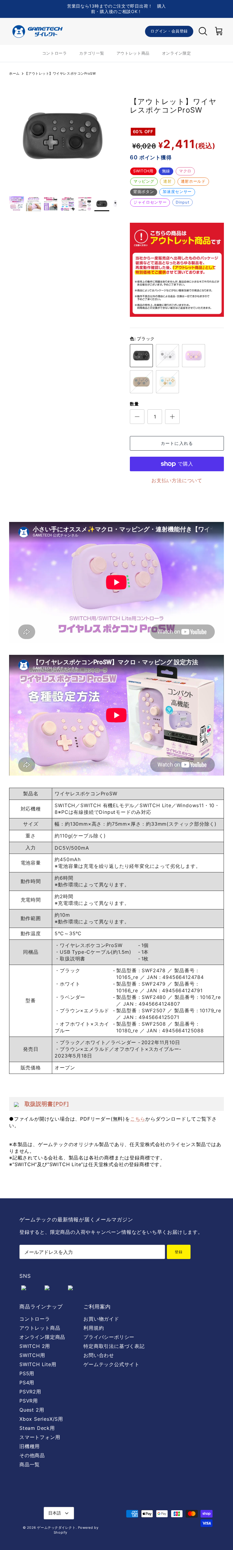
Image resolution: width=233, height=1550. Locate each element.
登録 (179, 1252)
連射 (167, 181)
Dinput (182, 202)
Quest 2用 (31, 1410)
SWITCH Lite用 (37, 1364)
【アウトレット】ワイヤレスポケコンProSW (60, 73)
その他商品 (32, 1455)
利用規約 (93, 1328)
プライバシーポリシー (108, 1337)
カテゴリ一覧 (91, 53)
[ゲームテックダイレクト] (37, 31)
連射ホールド (193, 181)
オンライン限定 (176, 53)
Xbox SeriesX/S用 (41, 1419)
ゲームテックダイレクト (56, 1527)
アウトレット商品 (133, 53)
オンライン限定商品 (42, 1337)
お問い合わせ (98, 1355)
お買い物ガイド (101, 1319)
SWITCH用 (143, 171)
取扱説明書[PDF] (47, 1104)
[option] (62, 136)
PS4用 (26, 1382)
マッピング (143, 181)
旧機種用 (29, 1446)
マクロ (185, 171)
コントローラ (54, 53)
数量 (134, 403)
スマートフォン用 (39, 1437)
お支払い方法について (176, 480)
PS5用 (26, 1373)
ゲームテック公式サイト (111, 1364)
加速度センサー (177, 191)
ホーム (14, 73)
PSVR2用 (30, 1392)
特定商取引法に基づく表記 (114, 1346)
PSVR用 (28, 1401)
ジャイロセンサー (150, 202)
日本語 (54, 1512)
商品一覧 (29, 1464)
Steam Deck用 (37, 1428)
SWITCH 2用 (34, 1346)
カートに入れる (177, 443)
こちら (137, 1119)
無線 (166, 171)
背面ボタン (143, 191)
